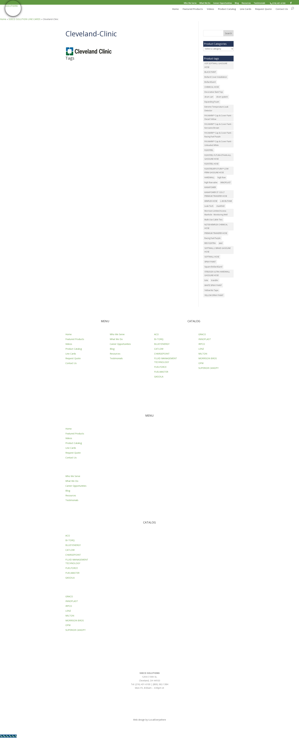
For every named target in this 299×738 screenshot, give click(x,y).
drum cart (208, 96)
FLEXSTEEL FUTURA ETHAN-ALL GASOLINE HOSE (217, 157)
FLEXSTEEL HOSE (211, 163)
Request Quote (263, 9)
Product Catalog (227, 9)
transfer (214, 280)
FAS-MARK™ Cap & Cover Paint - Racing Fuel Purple (218, 135)
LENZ (201, 348)
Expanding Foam (211, 101)
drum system (222, 96)
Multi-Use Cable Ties (213, 219)
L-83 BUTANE (226, 201)
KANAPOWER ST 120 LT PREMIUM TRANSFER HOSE (215, 194)
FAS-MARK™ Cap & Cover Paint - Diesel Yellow (218, 117)
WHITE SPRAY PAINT (213, 285)
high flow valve (210, 182)
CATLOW (158, 348)
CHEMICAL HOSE (211, 87)
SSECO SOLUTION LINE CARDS (24, 19)
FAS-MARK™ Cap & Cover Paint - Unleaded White (218, 143)
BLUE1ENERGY (161, 343)
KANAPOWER (210, 187)
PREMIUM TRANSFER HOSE (215, 233)
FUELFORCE (160, 366)
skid (220, 243)
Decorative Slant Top (213, 92)
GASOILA (158, 376)
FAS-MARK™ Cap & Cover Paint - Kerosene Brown (218, 126)
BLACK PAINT (210, 72)
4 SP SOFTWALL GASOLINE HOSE (215, 65)
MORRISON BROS (207, 358)
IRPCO (201, 343)
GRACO (202, 334)
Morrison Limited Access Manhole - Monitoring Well (216, 213)
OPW (201, 363)
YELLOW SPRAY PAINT (213, 295)
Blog (237, 3)
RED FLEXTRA (210, 243)
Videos (210, 9)
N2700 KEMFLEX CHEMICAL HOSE (216, 226)
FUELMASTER (161, 371)
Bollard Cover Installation (215, 77)
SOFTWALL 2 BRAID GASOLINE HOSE (217, 250)
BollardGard (210, 82)
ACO (156, 334)
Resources (246, 3)
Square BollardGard (213, 266)
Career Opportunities (222, 3)
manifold (220, 206)
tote (206, 280)
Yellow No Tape (211, 290)
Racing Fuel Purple (212, 238)
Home (175, 9)
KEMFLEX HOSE (210, 201)
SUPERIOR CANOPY (208, 368)
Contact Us (282, 9)
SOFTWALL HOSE (211, 256)
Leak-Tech (208, 206)
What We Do (204, 3)
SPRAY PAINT (210, 261)
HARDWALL (209, 177)
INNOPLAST (226, 182)
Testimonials (259, 3)
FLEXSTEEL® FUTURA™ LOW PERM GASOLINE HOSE (216, 170)
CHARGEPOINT (162, 353)
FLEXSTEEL (208, 150)
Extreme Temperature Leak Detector (216, 108)
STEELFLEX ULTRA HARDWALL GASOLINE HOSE (217, 273)
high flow (221, 177)
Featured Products (193, 9)
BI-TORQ (158, 339)
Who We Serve (190, 3)
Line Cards (245, 9)
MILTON (202, 353)
